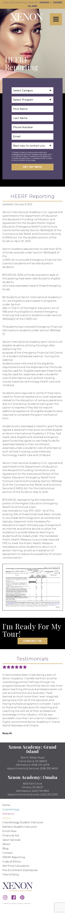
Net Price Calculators (15, 865)
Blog (5, 848)
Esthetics (8, 813)
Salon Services (11, 839)
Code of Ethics (11, 861)
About (6, 844)
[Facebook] (13, 897)
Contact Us (32, 640)
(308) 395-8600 (49, 768)
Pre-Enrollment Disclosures (19, 870)
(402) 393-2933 (49, 794)
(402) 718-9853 (40, 790)
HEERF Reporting (13, 857)
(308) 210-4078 (40, 764)
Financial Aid (10, 835)
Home (6, 805)
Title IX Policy (10, 874)
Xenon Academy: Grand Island (32, 749)
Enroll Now (9, 831)
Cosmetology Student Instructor (23, 822)
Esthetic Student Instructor (19, 826)
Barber (6, 818)
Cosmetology (10, 809)
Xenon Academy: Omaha (32, 777)
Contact (7, 852)
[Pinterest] (22, 897)
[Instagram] (5, 897)
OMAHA (44, 2)
